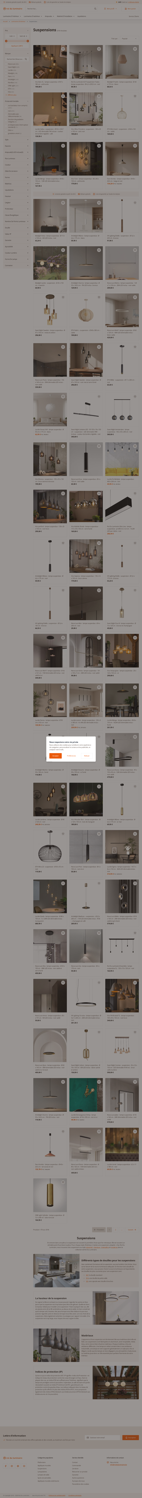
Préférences (71, 756)
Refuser (87, 756)
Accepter (55, 756)
